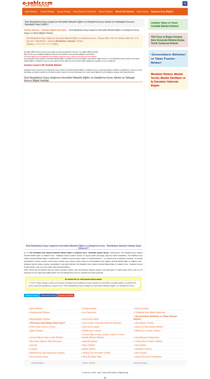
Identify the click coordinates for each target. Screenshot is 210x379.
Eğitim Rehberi (36, 330)
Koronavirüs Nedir (91, 319)
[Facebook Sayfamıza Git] (184, 3)
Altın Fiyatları (141, 352)
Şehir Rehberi (31, 11)
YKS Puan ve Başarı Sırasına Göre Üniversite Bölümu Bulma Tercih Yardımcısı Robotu (167, 40)
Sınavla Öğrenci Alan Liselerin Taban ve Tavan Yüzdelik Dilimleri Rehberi (103, 336)
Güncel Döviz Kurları (39, 356)
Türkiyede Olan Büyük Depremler (150, 312)
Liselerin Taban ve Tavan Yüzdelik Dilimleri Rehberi (165, 24)
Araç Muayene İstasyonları (147, 337)
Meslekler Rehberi (143, 348)
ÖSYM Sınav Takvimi (92, 330)
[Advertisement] (83, 105)
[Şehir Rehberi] (37, 3)
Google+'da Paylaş (65, 295)
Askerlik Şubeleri (90, 341)
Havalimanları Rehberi (40, 312)
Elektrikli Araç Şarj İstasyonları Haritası (47, 352)
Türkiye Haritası (47, 11)
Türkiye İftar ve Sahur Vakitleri (148, 341)
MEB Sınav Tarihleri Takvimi (147, 330)
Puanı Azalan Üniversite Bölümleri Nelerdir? (102, 322)
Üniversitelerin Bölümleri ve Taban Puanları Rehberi (168, 58)
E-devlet (33, 348)
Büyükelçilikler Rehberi (40, 319)
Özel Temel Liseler (91, 326)
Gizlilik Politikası (37, 363)
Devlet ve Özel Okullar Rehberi (149, 326)
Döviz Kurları (142, 11)
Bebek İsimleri (89, 348)
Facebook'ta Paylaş (48, 295)
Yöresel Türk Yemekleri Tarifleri (97, 352)
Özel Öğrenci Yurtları (144, 322)
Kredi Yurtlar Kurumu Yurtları (43, 326)
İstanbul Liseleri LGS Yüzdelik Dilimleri (43, 65)
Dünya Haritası (63, 11)
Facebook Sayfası (140, 363)
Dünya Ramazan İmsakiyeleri (148, 356)
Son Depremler (89, 312)
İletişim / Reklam (88, 363)
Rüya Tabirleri (89, 345)
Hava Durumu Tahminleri (84, 11)
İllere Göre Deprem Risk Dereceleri (46, 341)
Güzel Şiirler (140, 345)
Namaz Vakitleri (106, 11)
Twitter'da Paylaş (31, 295)
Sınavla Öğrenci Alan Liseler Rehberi (46, 337)
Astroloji (33, 345)
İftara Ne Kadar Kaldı (92, 356)
